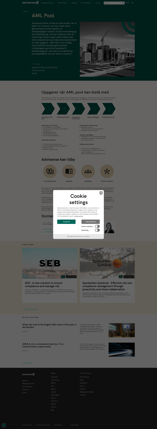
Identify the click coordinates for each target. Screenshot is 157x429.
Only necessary (91, 222)
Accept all (66, 222)
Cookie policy (78, 216)
